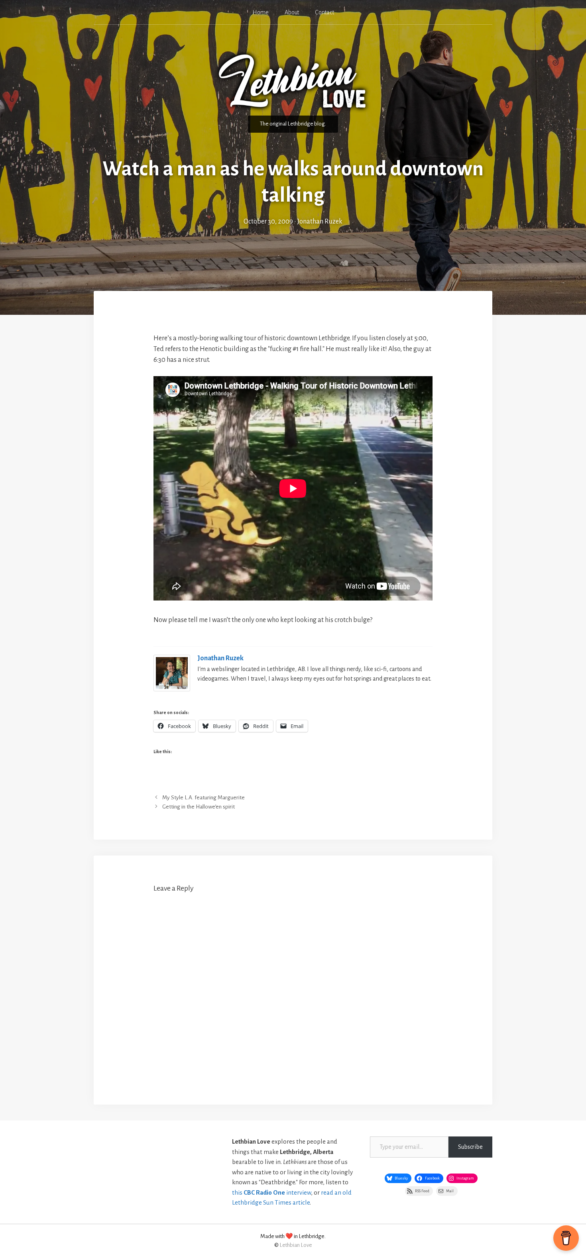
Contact (324, 12)
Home (260, 12)
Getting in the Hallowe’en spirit (198, 807)
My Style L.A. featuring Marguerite (203, 798)
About (292, 12)
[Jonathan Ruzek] (171, 689)
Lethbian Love (295, 1245)
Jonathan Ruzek (220, 658)
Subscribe (470, 1147)
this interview (271, 1192)
